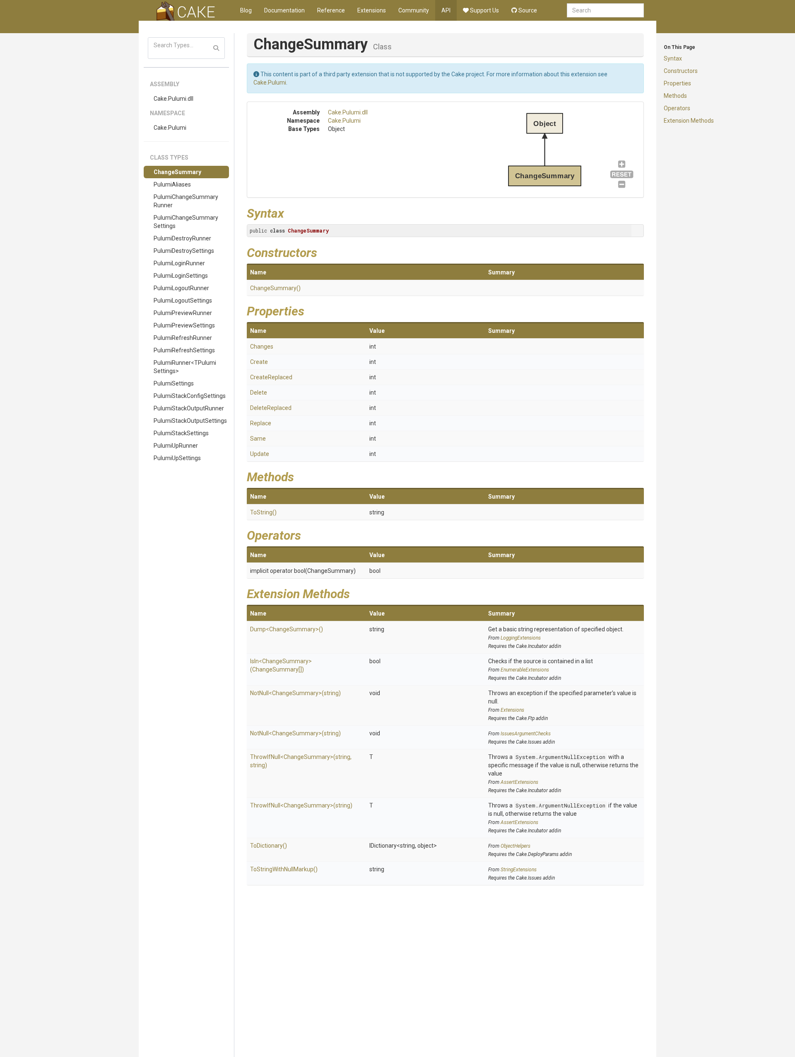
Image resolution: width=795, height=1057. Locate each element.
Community (413, 10)
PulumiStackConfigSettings (190, 396)
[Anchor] (290, 212)
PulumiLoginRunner (179, 263)
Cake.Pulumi (170, 127)
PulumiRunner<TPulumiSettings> (185, 366)
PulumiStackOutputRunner (189, 408)
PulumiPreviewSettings (184, 325)
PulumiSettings (174, 383)
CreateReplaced (271, 377)
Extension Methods (689, 120)
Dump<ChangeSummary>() (286, 629)
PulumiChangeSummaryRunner (186, 201)
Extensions (371, 10)
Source (527, 10)
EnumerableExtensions (525, 670)
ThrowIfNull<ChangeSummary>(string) (301, 805)
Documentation (284, 10)
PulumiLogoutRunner (181, 288)
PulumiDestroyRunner (182, 238)
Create (259, 362)
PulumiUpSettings (177, 458)
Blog (246, 10)
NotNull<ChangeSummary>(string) (295, 693)
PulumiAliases (172, 184)
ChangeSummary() (275, 288)
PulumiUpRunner (176, 445)
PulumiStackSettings (181, 433)
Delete (258, 392)
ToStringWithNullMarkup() (284, 869)
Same (258, 438)
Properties (677, 83)
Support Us (484, 10)
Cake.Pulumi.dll (173, 98)
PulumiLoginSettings (181, 275)
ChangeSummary (177, 172)
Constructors (681, 71)
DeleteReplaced (271, 408)
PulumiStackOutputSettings (190, 420)
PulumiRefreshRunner (183, 338)
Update (259, 454)
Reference (331, 10)
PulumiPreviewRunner (183, 313)
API (445, 10)
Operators (677, 108)
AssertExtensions (519, 782)
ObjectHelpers (515, 846)
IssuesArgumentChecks (526, 734)
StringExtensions (519, 870)
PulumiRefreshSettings (184, 350)
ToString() (263, 512)
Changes (261, 346)
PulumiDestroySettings (184, 250)
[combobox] (605, 10)
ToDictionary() (268, 845)
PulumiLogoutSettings (183, 300)
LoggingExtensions (521, 638)
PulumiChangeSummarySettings (186, 221)
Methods (675, 95)
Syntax (673, 58)
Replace (260, 423)
